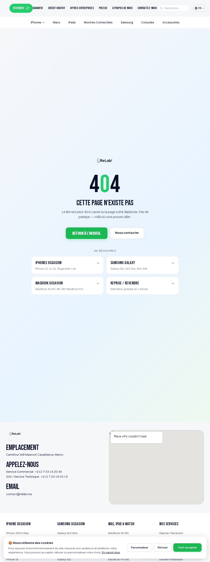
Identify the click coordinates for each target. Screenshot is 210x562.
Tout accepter (187, 547)
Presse (103, 8)
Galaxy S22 (64, 559)
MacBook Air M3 (118, 533)
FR (199, 8)
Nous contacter (127, 233)
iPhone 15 (12, 559)
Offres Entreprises (82, 8)
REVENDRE (18, 8)
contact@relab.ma (19, 494)
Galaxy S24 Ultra (67, 533)
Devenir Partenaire (171, 559)
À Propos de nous (122, 8)
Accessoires (170, 22)
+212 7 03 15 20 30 (48, 472)
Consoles (147, 22)
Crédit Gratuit (56, 8)
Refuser (163, 547)
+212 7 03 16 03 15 (54, 477)
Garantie (38, 8)
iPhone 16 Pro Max (17, 533)
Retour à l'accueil (86, 233)
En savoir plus (111, 552)
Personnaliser (139, 547)
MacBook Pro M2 (118, 559)
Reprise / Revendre (171, 533)
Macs (56, 22)
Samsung (127, 22)
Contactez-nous (147, 8)
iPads (72, 22)
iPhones (36, 22)
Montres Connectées (98, 22)
